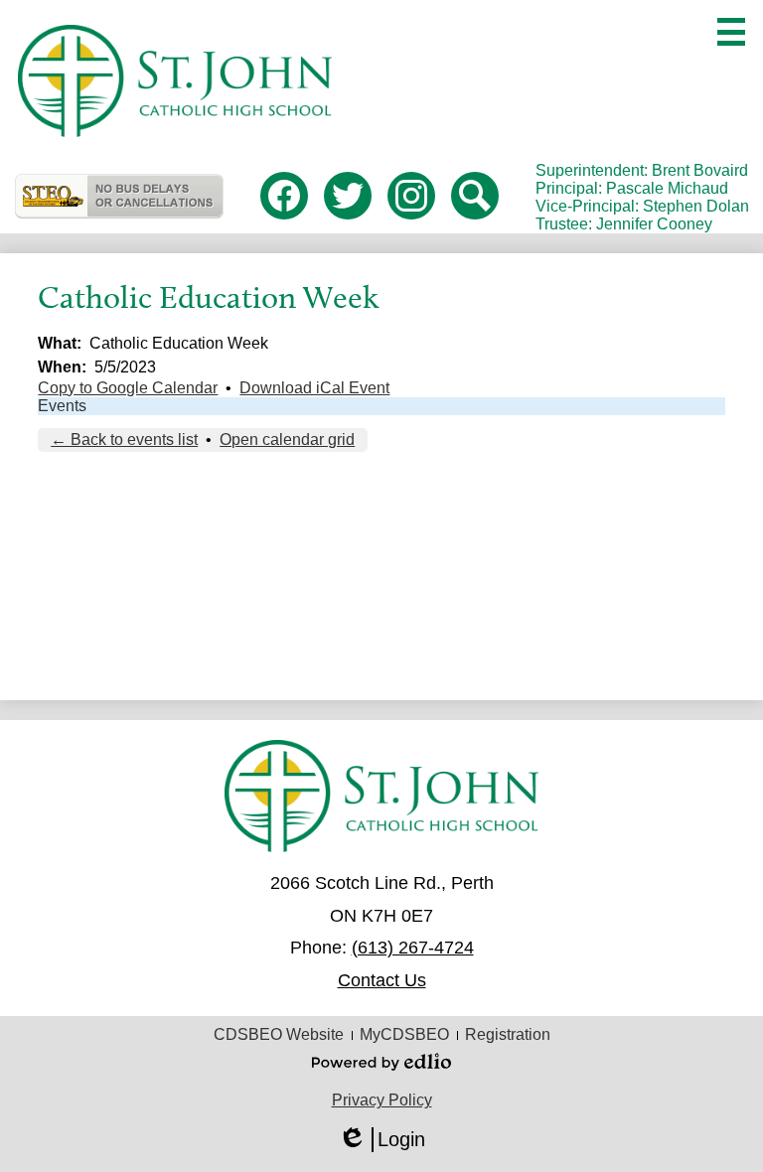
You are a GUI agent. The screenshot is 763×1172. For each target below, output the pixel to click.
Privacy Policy (382, 1100)
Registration (507, 1034)
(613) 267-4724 (413, 947)
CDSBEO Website (279, 1034)
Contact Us (382, 980)
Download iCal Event (314, 387)
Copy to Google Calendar (128, 387)
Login (381, 1140)
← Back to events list (124, 439)
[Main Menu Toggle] (731, 32)
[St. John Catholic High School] (174, 81)
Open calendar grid (287, 439)
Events (62, 405)
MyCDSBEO (404, 1034)
